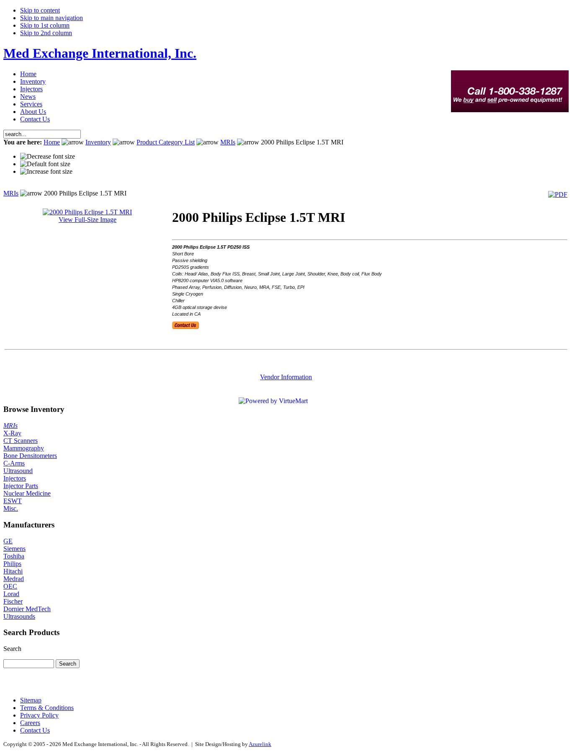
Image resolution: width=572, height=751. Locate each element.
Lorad (11, 593)
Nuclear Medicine (27, 493)
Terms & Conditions (47, 707)
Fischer (13, 601)
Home (52, 142)
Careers (30, 722)
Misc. (10, 508)
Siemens (14, 548)
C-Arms (14, 463)
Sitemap (30, 700)
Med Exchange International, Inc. (99, 53)
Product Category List (166, 142)
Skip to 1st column (45, 25)
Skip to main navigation (51, 17)
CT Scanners (20, 440)
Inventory (98, 142)
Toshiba (13, 556)
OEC (10, 586)
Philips (12, 563)
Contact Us (35, 730)
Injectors (14, 478)
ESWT (12, 500)
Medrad (13, 578)
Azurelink (260, 744)
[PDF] (557, 194)
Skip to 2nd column (46, 32)
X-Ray (12, 433)
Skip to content (40, 10)
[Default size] (45, 164)
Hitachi (13, 571)
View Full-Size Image (87, 219)
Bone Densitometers (30, 455)
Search (12, 648)
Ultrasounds (19, 616)
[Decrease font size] (47, 156)
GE (8, 541)
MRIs (227, 142)
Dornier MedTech (27, 608)
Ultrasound (18, 470)
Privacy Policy (39, 715)
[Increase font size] (46, 171)
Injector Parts (20, 485)
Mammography (23, 448)
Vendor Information (286, 377)
